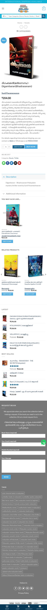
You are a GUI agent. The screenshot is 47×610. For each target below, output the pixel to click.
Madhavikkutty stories (9, 507)
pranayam (24, 568)
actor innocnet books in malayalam (13, 493)
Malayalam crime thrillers (32, 515)
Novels (27, 23)
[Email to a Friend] (15, 163)
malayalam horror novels (29, 518)
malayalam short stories (28, 539)
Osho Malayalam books (25, 554)
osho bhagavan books (9, 554)
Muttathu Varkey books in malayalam (14, 550)
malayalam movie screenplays (33, 525)
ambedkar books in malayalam (11, 497)
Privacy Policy (23, 593)
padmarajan (28, 557)
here (11, 141)
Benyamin (5, 288)
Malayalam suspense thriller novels (13, 543)
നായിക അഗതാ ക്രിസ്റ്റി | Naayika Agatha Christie (33, 283)
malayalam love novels (9, 522)
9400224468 (33, 141)
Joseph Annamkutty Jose (11, 236)
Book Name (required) (9, 433)
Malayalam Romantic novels (34, 532)
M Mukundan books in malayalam (12, 547)
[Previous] (1, 278)
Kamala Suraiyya (7, 504)
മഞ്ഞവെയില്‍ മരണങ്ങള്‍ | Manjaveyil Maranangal (11, 283)
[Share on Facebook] (7, 163)
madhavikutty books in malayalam (29, 507)
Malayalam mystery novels (28, 529)
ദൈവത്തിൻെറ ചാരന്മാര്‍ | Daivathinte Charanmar (11, 232)
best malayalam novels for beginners (27, 500)
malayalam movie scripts (10, 529)
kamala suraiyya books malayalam (25, 504)
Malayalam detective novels (11, 518)
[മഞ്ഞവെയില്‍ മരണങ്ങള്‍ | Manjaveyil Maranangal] (12, 265)
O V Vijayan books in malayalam (12, 557)
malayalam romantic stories (11, 536)
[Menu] (3, 8)
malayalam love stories (25, 522)
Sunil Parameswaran (10, 93)
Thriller (16, 158)
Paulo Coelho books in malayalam (26, 561)
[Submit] (43, 16)
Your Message (6, 458)
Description (11, 177)
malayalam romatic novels (30, 536)
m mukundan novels (31, 547)
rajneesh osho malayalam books (12, 571)
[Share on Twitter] (11, 163)
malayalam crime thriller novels (12, 515)
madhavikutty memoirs (9, 511)
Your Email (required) (9, 441)
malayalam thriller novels (34, 543)
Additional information (16, 194)
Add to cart (18, 146)
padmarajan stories (8, 561)
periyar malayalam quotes (29, 564)
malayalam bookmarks (26, 511)
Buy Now (31, 147)
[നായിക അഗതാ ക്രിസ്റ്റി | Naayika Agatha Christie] (35, 265)
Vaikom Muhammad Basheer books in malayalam (17, 575)
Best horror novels (8, 500)
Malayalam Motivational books (12, 525)
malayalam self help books (10, 539)
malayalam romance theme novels (13, 532)
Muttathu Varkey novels (35, 550)
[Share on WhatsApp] (3, 163)
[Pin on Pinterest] (19, 163)
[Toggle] (4, 176)
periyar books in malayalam (10, 564)
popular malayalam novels (10, 568)
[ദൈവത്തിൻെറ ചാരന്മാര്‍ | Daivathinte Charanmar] (12, 215)
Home (19, 23)
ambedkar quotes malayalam (32, 497)
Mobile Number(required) (10, 450)
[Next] (45, 278)
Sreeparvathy (30, 288)
